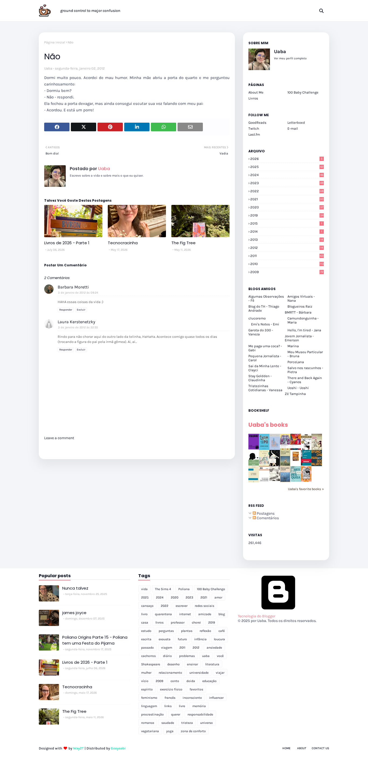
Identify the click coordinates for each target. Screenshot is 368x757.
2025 (286, 167)
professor (178, 622)
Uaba (48, 68)
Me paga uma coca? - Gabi (265, 348)
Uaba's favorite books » (306, 489)
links (168, 706)
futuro (182, 639)
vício (144, 681)
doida (190, 681)
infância (200, 639)
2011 (287, 256)
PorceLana (295, 362)
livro (144, 614)
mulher (146, 673)
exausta (165, 639)
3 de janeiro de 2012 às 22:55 (78, 327)
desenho (173, 664)
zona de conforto (193, 731)
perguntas (166, 631)
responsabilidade (200, 714)
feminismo (149, 698)
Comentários (267, 518)
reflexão (205, 631)
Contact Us (320, 748)
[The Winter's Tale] (274, 448)
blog (221, 614)
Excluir (81, 309)
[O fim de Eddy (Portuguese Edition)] (285, 465)
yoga (169, 731)
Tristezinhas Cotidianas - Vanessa (265, 388)
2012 (286, 248)
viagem (166, 647)
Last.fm (254, 134)
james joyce (74, 612)
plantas (186, 631)
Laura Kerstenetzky (76, 321)
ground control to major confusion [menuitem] (90, 10)
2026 (286, 159)
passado (147, 647)
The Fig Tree (183, 243)
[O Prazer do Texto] (253, 482)
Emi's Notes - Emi (265, 324)
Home (286, 748)
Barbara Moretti (73, 287)
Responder (65, 309)
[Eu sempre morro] (264, 465)
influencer (216, 698)
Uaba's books (268, 425)
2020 (286, 207)
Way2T (78, 748)
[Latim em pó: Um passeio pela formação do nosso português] (264, 448)
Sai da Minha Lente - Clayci (264, 368)
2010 (287, 264)
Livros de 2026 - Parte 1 (66, 243)
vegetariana (150, 731)
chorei (196, 622)
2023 (286, 183)
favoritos (196, 689)
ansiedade (214, 647)
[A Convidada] (306, 480)
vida (144, 589)
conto (175, 681)
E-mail (292, 128)
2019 (287, 215)
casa (144, 622)
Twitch (253, 128)
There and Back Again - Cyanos (304, 380)
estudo (146, 631)
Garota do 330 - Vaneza (260, 332)
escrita (146, 639)
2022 (287, 191)
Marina (293, 346)
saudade (167, 723)
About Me (255, 92)
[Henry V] (295, 448)
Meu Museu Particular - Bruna (305, 354)
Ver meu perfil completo (290, 58)
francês (170, 698)
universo (206, 723)
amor (218, 597)
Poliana (184, 589)
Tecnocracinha (123, 243)
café (221, 631)
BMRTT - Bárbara (298, 312)
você (220, 656)
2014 (286, 231)
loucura (219, 639)
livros (159, 622)
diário (167, 656)
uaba (206, 656)
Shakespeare (150, 664)
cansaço (147, 606)
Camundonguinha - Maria (303, 320)
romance (147, 723)
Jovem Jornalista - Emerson (299, 338)
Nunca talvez (75, 588)
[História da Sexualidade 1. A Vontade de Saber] (253, 448)
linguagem (149, 706)
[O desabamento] (285, 481)
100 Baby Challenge (302, 92)
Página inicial (54, 42)
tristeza (187, 723)
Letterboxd (296, 123)
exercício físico (171, 689)
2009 (286, 272)
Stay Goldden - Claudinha (260, 378)
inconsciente (192, 698)
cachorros (148, 656)
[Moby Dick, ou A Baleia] (274, 479)
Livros (253, 98)
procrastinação (152, 714)
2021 (287, 199)
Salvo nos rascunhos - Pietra (305, 370)
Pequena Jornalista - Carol (264, 358)
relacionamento (170, 673)
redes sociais (204, 606)
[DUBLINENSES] (295, 461)
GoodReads (257, 123)
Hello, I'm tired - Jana (304, 330)
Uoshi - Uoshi (298, 388)
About (301, 748)
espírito (147, 689)
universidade (199, 673)
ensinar (192, 664)
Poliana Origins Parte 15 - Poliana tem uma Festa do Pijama (94, 640)
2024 (286, 175)
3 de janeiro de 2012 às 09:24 (78, 292)
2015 (286, 223)
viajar (220, 673)
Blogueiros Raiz (299, 306)
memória (199, 706)
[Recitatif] (253, 464)
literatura (212, 664)
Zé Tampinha (295, 394)
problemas (187, 656)
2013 (286, 240)
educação (209, 681)
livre (182, 706)
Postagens (265, 513)
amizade (204, 614)
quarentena (163, 614)
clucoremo (257, 318)
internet (185, 614)
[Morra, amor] (316, 448)
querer (175, 714)
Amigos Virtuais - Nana (301, 298)
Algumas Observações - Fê (266, 298)
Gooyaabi (118, 748)
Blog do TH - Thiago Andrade (263, 308)
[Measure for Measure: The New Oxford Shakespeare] (285, 448)
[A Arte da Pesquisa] (295, 480)
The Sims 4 (163, 589)
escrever (182, 606)
